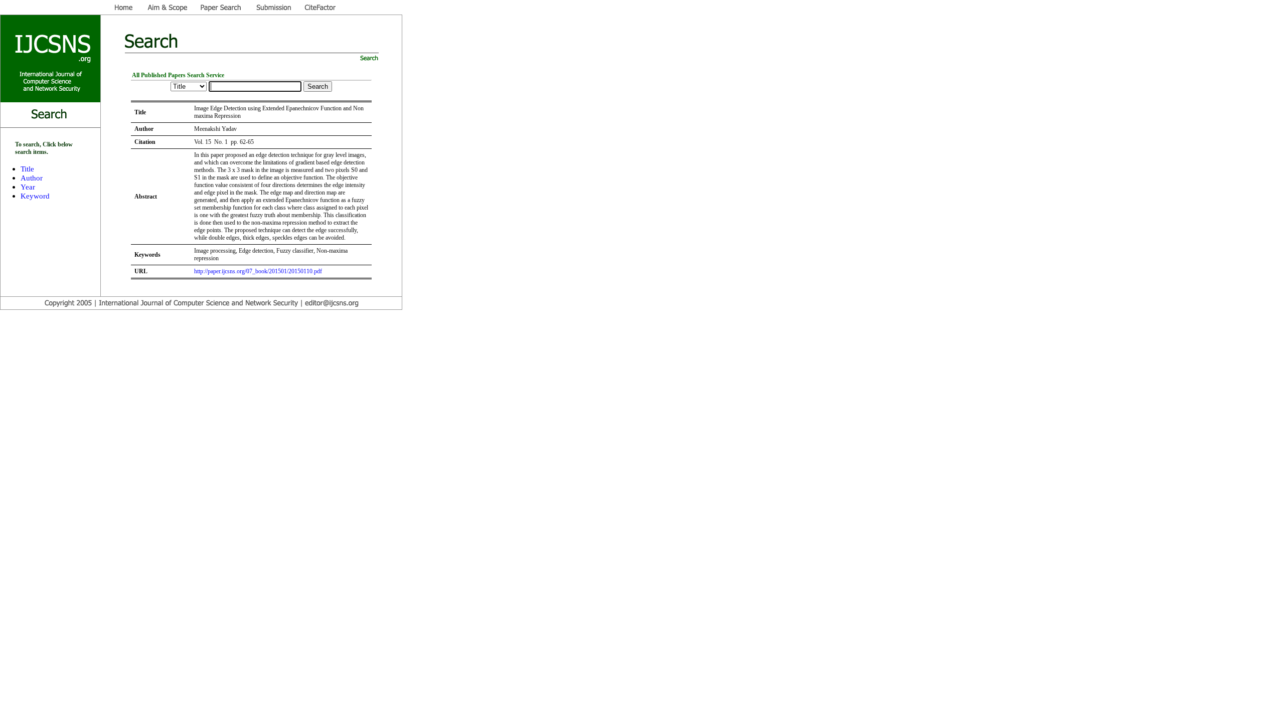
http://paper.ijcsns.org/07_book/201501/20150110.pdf (258, 271)
